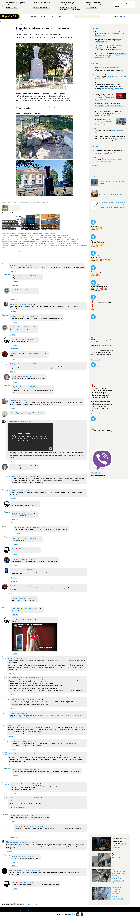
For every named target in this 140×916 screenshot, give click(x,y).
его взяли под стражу (117, 131)
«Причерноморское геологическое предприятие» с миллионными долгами (107, 70)
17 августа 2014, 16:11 (28, 400)
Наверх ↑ (19, 251)
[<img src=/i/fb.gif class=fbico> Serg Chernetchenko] (6, 799)
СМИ (60, 16)
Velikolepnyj (14, 400)
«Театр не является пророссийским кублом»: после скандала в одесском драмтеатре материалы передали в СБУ (111, 192)
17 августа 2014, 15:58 (24, 265)
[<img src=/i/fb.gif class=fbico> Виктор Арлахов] (5, 357)
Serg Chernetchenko (17, 798)
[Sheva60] (5, 713)
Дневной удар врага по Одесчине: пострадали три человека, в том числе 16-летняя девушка (96, 4)
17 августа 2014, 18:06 (26, 619)
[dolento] (7, 597)
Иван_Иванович (15, 586)
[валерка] (7, 380)
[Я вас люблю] (4, 754)
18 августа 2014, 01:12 (31, 870)
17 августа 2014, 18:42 (26, 570)
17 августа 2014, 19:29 (33, 699)
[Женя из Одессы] (7, 526)
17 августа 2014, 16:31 (26, 466)
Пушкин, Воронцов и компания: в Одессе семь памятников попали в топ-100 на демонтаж (41, 237)
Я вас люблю (13, 754)
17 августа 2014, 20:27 (29, 770)
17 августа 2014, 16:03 (35, 353)
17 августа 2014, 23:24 (32, 798)
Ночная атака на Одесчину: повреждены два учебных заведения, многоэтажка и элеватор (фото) (15, 4)
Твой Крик (13, 364)
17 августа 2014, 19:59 (22, 725)
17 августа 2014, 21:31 (36, 678)
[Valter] (4, 658)
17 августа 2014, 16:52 (29, 476)
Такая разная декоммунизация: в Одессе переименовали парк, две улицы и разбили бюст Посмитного (45, 241)
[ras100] (6, 306)
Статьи (33, 16)
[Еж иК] (7, 293)
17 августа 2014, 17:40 (31, 586)
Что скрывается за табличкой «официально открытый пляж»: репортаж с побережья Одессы (113, 181)
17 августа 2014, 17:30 (37, 528)
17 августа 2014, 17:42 (26, 549)
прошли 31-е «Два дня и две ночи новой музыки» (105, 97)
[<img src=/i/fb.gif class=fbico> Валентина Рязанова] (5, 679)
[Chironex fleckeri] (6, 699)
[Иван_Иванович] (5, 589)
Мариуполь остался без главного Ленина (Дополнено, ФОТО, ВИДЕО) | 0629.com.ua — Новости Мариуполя (46, 716)
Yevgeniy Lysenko (19, 559)
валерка (14, 376)
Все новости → (95, 166)
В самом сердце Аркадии (103, 119)
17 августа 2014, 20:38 (31, 784)
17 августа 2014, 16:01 (29, 276)
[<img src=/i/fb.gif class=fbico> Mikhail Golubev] (3, 842)
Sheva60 (12, 713)
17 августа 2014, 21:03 (34, 826)
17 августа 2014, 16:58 (26, 503)
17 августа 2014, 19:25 (22, 658)
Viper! (13, 339)
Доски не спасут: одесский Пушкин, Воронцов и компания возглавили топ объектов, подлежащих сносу (30, 227)
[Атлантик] (7, 573)
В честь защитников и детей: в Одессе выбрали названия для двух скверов (31, 233)
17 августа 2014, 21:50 (27, 842)
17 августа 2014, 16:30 (25, 422)
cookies (72, 914)
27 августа (94, 28)
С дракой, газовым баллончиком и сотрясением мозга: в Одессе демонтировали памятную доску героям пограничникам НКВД (44, 246)
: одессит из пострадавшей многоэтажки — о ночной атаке (107, 48)
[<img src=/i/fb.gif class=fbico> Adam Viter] (4, 423)
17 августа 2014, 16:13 (32, 413)
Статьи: (93, 176)
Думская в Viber (96, 472)
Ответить (13, 271)
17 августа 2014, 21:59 (26, 856)
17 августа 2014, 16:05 (26, 290)
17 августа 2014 (20, 24)
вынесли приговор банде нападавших (109, 34)
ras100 (12, 304)
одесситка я (16, 609)
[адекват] (5, 264)
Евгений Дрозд (16, 413)
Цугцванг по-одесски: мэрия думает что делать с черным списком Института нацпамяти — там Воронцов (46, 239)
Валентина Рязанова (18, 678)
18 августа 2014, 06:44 (26, 883)
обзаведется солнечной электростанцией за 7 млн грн (109, 106)
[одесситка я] (6, 607)
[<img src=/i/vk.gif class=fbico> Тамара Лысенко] (4, 873)
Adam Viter (13, 422)
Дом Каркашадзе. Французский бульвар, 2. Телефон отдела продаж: (123, 4)
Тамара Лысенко (16, 870)
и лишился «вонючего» (110, 139)
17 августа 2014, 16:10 (30, 364)
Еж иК (14, 290)
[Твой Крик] (5, 364)
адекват (12, 265)
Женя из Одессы (20, 528)
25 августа (94, 146)
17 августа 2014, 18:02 (31, 609)
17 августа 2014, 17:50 (35, 559)
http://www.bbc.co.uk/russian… (19, 800)
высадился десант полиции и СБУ (110, 77)
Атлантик (15, 570)
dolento (14, 598)
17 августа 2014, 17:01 (26, 513)
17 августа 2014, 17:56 (29, 387)
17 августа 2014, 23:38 (25, 304)
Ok (78, 914)
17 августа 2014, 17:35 (29, 538)
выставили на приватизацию (110, 67)
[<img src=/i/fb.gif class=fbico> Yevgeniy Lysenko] (7, 563)
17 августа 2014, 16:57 (28, 376)
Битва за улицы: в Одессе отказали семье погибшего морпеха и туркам (48, 227)
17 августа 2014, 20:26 (29, 741)
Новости (44, 16)
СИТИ (32, 37)
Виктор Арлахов (16, 353)
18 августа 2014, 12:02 (25, 598)
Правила (28, 904)
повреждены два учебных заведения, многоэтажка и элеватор (110, 55)
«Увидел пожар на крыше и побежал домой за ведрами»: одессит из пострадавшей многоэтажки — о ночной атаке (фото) (118, 876)
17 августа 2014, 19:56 (23, 713)
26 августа (94, 63)
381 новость (11, 210)
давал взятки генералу (115, 138)
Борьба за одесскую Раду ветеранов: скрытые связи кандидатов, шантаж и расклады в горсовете (42, 4)
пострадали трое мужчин (118, 856)
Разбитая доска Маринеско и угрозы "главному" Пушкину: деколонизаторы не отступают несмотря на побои (44, 243)
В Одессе (98, 67)
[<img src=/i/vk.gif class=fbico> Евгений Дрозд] (5, 416)
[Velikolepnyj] (5, 404)
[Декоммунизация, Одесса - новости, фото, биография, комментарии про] (5, 211)
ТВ (52, 16)
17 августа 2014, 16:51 (26, 339)
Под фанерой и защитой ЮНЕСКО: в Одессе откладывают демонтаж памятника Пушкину (39, 235)
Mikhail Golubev (13, 842)
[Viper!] (7, 343)
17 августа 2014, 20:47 (23, 816)
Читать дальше (95, 359)
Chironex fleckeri (17, 699)
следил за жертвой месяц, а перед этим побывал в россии (109, 89)
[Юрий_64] (7, 274)
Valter (10, 658)
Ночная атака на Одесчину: (104, 53)
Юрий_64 (16, 276)
